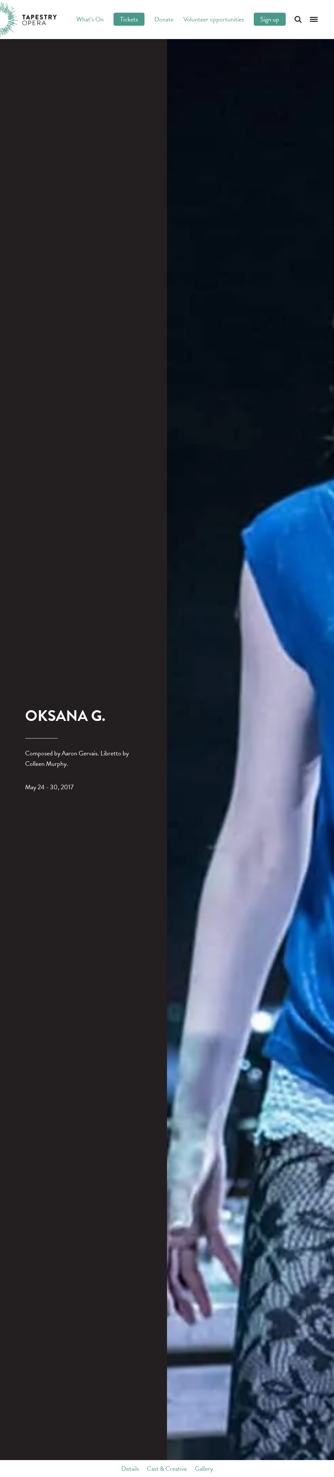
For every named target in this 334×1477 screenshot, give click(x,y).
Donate (164, 19)
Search (298, 19)
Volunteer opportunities (213, 19)
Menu (314, 19)
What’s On (90, 19)
